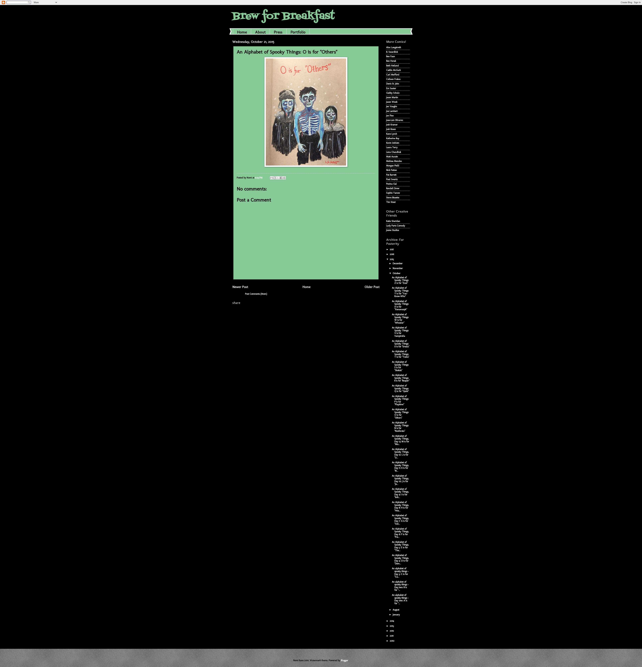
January (397, 614)
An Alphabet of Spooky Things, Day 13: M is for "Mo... (400, 440)
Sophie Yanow (393, 192)
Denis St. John (392, 83)
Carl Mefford (392, 74)
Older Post (372, 287)
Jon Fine (390, 115)
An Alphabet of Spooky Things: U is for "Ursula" (400, 344)
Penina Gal (391, 183)
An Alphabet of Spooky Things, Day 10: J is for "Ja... (400, 480)
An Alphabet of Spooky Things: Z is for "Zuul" (400, 280)
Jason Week (391, 101)
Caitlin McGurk (393, 70)
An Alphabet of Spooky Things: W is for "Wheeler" (400, 318)
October (397, 273)
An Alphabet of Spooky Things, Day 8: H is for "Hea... (400, 506)
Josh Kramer (392, 124)
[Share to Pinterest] (284, 178)
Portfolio (298, 32)
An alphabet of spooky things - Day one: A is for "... (400, 599)
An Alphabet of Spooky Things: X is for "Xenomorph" (400, 305)
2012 (392, 630)
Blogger (344, 660)
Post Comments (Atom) (256, 293)
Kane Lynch (391, 133)
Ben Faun (390, 56)
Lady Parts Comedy (395, 225)
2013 (392, 626)
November (398, 268)
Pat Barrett (391, 174)
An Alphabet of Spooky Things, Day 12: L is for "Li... (400, 453)
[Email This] (271, 178)
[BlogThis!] (274, 178)
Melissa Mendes (394, 161)
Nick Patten (391, 170)
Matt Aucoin (392, 156)
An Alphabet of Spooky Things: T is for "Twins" (400, 354)
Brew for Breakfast (283, 16)
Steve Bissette (392, 197)
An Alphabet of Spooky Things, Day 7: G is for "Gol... (400, 519)
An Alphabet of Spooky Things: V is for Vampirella (400, 331)
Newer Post (240, 287)
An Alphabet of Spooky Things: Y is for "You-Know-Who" (400, 292)
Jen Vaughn (391, 106)
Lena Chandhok (393, 152)
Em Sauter (391, 88)
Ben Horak (391, 61)
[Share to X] (278, 178)
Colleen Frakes (393, 79)
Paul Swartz (392, 179)
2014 (392, 621)
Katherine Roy (392, 138)
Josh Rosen (391, 129)
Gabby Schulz (393, 92)
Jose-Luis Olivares (394, 120)
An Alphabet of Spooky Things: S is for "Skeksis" (400, 366)
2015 (392, 259)
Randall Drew (392, 188)
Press (278, 32)
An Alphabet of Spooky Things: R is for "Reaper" (400, 378)
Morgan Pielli (392, 165)
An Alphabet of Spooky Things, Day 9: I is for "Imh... (400, 493)
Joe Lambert (392, 111)
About (260, 32)
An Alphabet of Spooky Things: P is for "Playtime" (400, 400)
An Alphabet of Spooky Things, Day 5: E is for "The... (400, 546)
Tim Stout (391, 202)
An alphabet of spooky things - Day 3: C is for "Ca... (400, 572)
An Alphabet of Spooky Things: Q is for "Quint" (400, 388)
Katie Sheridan (393, 221)
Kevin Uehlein (392, 142)
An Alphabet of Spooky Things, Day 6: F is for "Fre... (400, 533)
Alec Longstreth (393, 47)
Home (242, 32)
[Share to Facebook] (281, 178)
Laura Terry (392, 147)
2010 (392, 640)
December (398, 263)
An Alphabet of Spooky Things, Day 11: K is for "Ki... (400, 466)
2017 (392, 249)
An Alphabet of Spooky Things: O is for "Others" (400, 413)
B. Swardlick (392, 51)
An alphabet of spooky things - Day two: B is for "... (400, 586)
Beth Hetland (392, 65)
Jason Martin (392, 97)
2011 (392, 635)
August (396, 609)
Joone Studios (392, 230)
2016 (392, 254)
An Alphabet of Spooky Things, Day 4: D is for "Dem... (400, 559)
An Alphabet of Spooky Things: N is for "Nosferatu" (400, 426)
